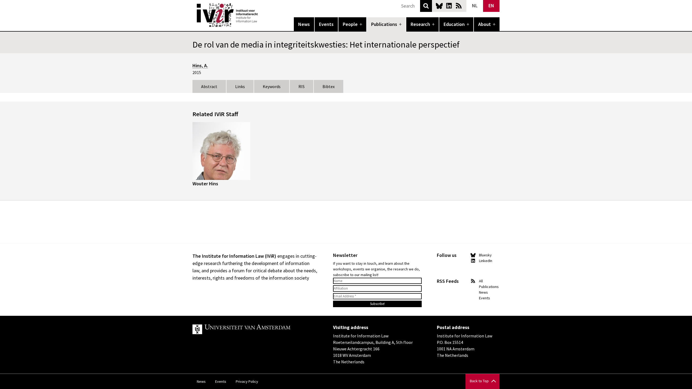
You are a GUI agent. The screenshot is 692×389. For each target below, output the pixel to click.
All (481, 281)
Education (454, 24)
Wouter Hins (205, 183)
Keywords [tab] (272, 86)
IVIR (262, 15)
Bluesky (439, 5)
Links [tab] (240, 86)
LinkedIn (449, 5)
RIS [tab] (301, 86)
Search (426, 6)
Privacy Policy (247, 381)
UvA (255, 329)
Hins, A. (200, 65)
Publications (384, 24)
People (350, 24)
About (484, 24)
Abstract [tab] (209, 86)
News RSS (459, 5)
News (304, 24)
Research (420, 24)
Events (326, 24)
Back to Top (479, 380)
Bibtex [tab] (328, 86)
